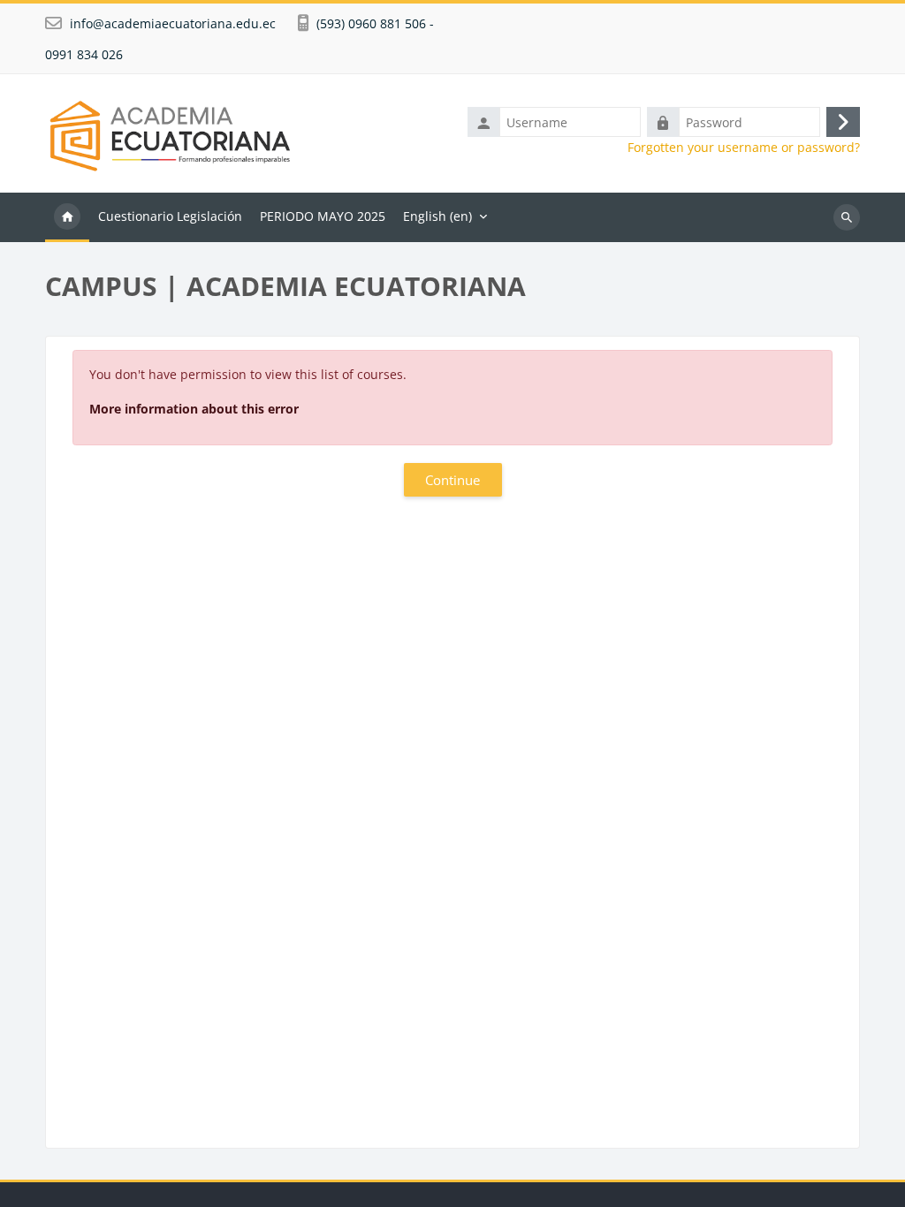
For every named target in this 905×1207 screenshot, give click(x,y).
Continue (452, 480)
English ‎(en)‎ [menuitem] (437, 216)
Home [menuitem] (67, 217)
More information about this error (194, 408)
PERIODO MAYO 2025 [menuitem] (322, 216)
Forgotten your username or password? (743, 148)
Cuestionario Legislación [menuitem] (170, 216)
